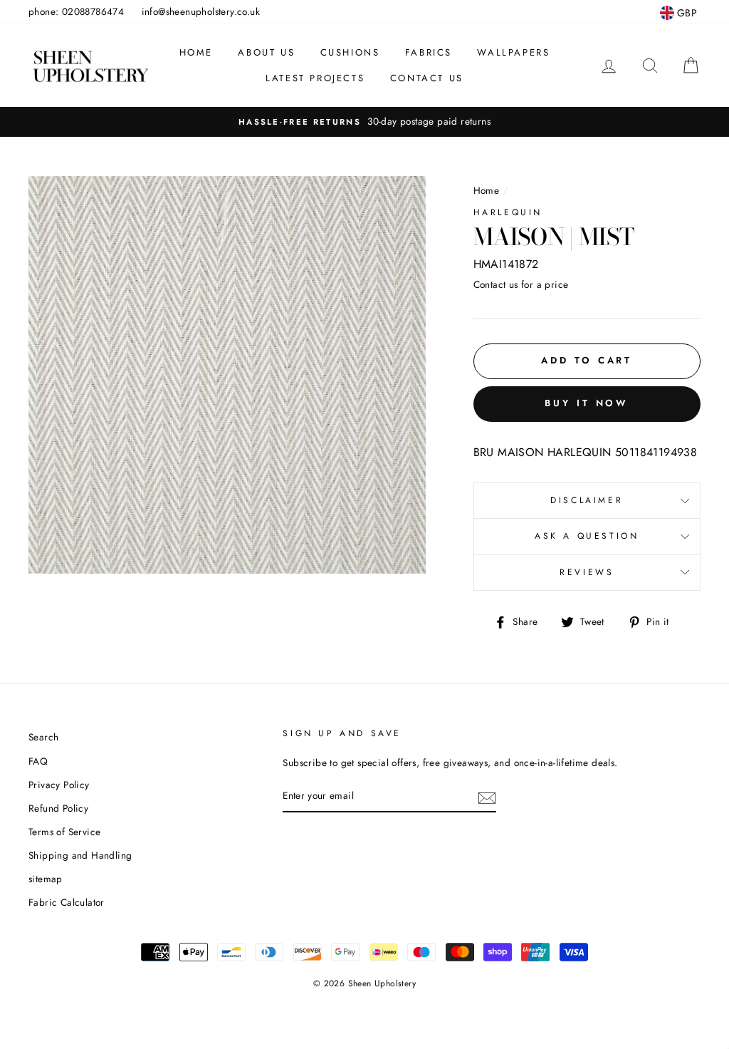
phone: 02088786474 (76, 11)
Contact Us (426, 78)
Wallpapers (513, 52)
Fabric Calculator (66, 902)
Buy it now (587, 403)
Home (196, 52)
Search (43, 737)
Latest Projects (315, 78)
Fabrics (428, 52)
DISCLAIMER (586, 500)
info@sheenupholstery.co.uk (201, 11)
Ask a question (587, 535)
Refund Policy (58, 808)
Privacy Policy (59, 784)
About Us (266, 52)
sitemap (45, 879)
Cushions (350, 52)
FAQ (38, 761)
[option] (364, 122)
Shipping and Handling (80, 855)
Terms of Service (64, 832)
